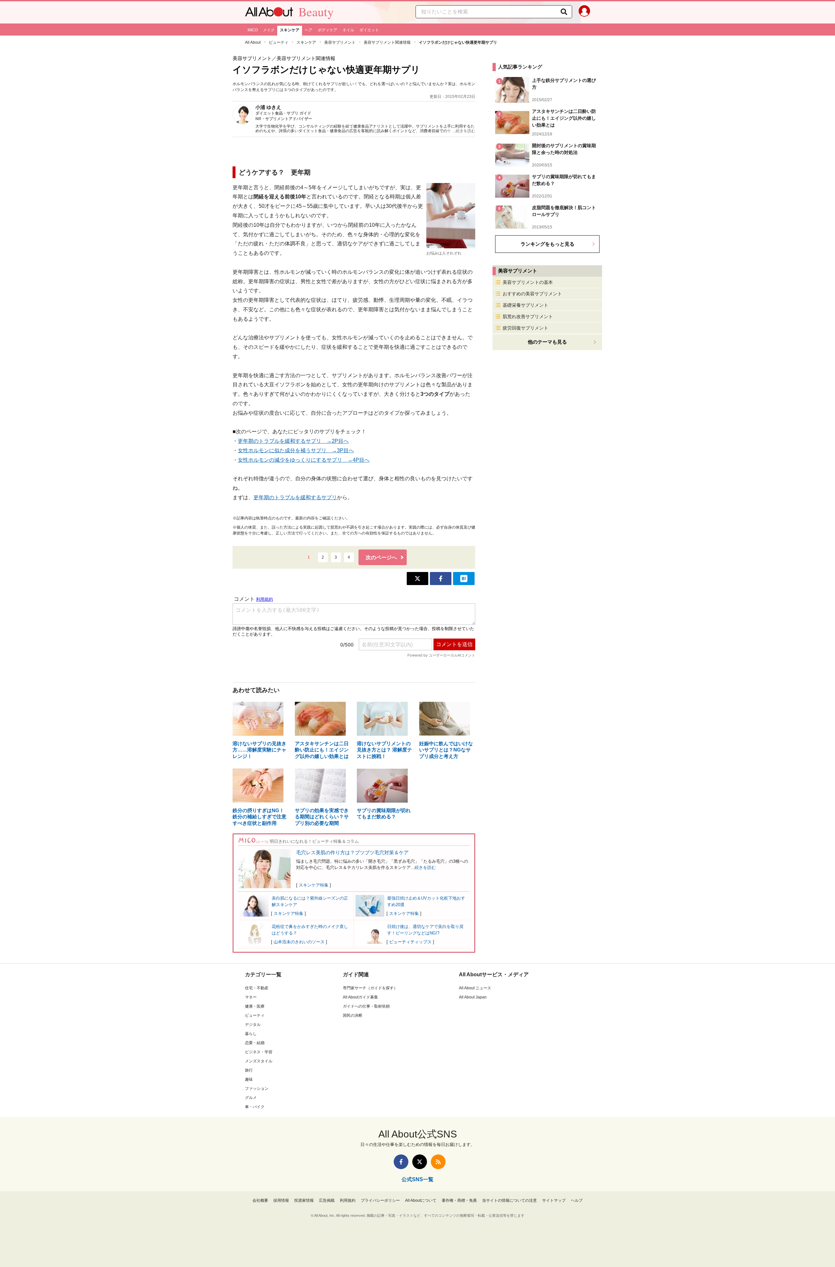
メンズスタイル (258, 1061)
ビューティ (278, 42)
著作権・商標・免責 (459, 1200)
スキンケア (289, 30)
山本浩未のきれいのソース (299, 941)
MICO (253, 30)
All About (253, 42)
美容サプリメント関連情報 (387, 42)
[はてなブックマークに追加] (464, 578)
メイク (269, 30)
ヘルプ (577, 1200)
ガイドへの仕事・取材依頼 (366, 1006)
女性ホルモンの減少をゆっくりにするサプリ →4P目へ (304, 460)
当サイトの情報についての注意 (509, 1200)
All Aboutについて (420, 1200)
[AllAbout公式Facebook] (401, 1161)
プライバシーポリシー (380, 1200)
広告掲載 (327, 1200)
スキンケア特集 (313, 885)
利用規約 (348, 1200)
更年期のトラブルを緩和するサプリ (295, 497)
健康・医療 (255, 1006)
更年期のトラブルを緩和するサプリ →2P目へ (293, 441)
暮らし (251, 1033)
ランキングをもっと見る (547, 244)
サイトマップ (554, 1200)
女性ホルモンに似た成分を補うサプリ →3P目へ (296, 450)
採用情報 (281, 1200)
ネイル (348, 30)
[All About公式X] (419, 1161)
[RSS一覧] (438, 1161)
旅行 (249, 1070)
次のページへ (381, 557)
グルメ (251, 1097)
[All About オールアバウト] (269, 13)
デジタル (253, 1024)
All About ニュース (475, 988)
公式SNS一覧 (417, 1179)
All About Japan (473, 997)
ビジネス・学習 (258, 1052)
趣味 (249, 1079)
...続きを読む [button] (464, 131)
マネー (251, 997)
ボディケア (327, 30)
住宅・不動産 (256, 988)
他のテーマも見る (547, 342)
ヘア (308, 30)
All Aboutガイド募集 (360, 997)
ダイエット (369, 30)
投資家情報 (304, 1200)
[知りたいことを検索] (564, 11)
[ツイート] (417, 578)
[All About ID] (584, 12)
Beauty (316, 12)
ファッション (256, 1088)
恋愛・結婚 (255, 1043)
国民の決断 (352, 1015)
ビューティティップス (410, 941)
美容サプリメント (340, 42)
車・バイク (255, 1107)
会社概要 (260, 1200)
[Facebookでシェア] (440, 578)
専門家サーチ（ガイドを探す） (370, 988)
